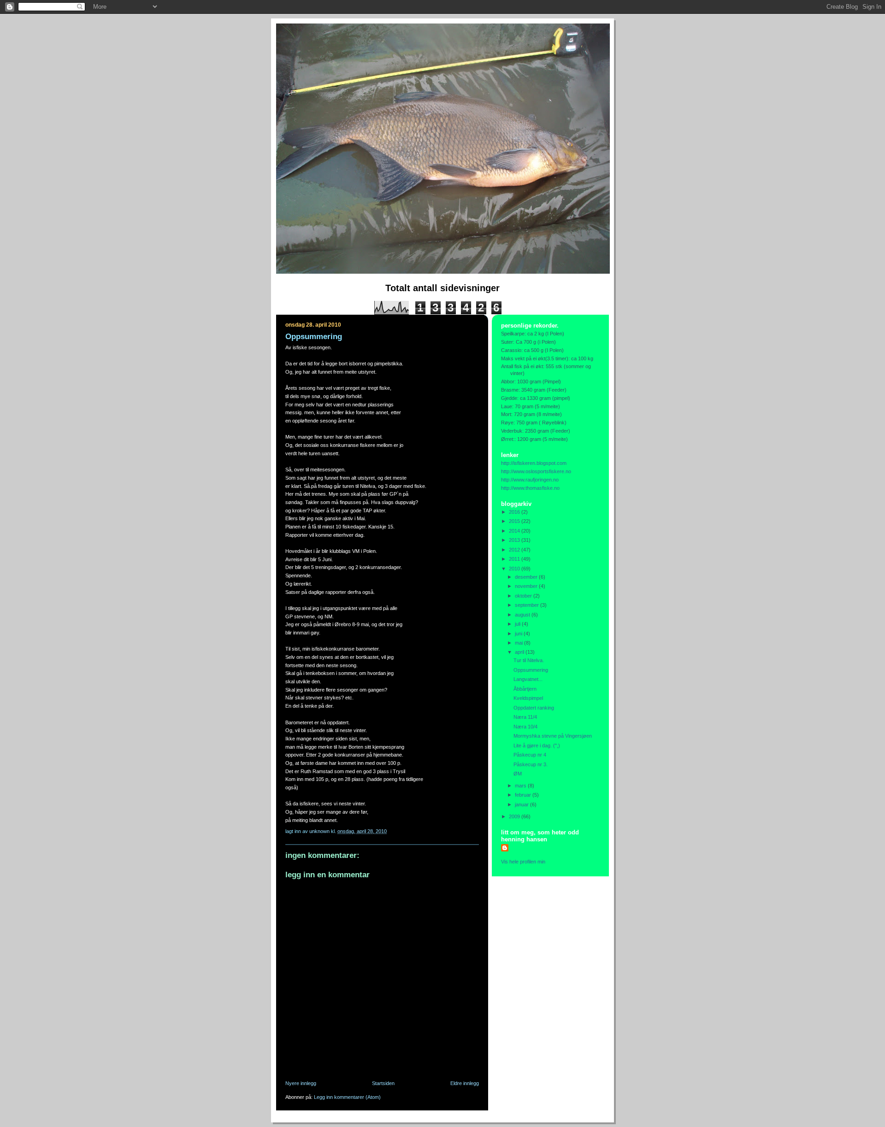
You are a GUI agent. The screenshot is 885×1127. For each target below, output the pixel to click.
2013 (515, 540)
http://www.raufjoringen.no (530, 479)
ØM (517, 773)
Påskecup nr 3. (530, 764)
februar (523, 795)
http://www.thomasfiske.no (530, 488)
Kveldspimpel (528, 698)
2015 (515, 521)
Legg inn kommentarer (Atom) (347, 1097)
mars (521, 785)
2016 (515, 512)
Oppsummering (530, 670)
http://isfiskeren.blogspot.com (533, 463)
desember (527, 577)
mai (519, 643)
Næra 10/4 (525, 726)
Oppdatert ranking (533, 707)
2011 (515, 559)
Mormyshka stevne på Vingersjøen (552, 736)
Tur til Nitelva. (528, 660)
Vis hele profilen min (523, 861)
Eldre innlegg (464, 1083)
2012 (515, 549)
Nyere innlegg (300, 1083)
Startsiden (383, 1083)
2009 (515, 816)
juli (518, 624)
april (520, 652)
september (527, 605)
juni (519, 633)
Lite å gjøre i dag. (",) (536, 745)
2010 (515, 568)
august (523, 614)
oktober (524, 596)
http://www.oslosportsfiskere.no (536, 471)
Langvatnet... (528, 679)
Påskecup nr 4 (529, 754)
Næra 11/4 (525, 717)
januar (522, 804)
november (527, 586)
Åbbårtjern (525, 689)
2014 (515, 531)
